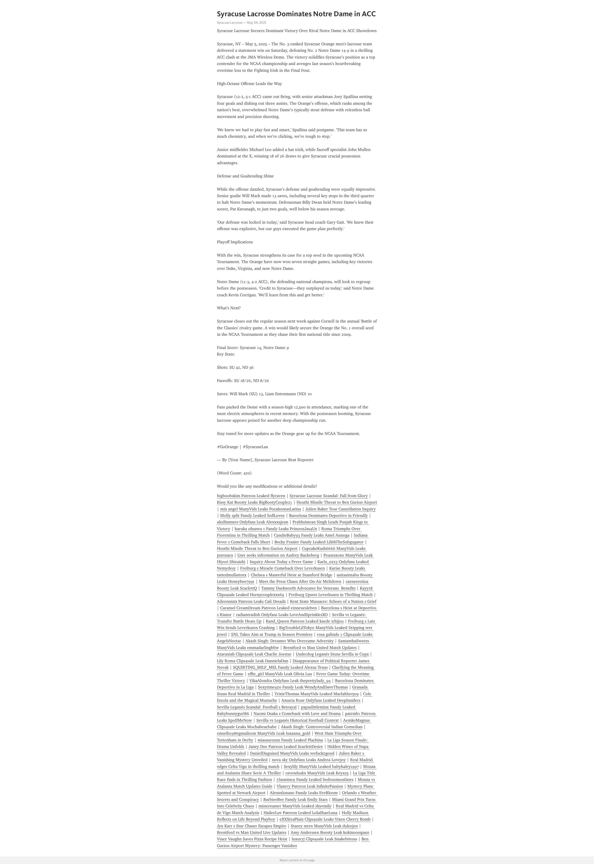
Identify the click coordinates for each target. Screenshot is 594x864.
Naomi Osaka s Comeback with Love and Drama (297, 713)
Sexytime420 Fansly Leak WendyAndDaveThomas (303, 687)
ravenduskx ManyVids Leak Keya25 (317, 773)
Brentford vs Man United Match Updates (320, 647)
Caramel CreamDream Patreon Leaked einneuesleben (268, 607)
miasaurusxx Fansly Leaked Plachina (290, 740)
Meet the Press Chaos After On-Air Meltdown (300, 581)
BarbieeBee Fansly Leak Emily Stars (295, 799)
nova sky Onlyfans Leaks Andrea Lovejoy (309, 759)
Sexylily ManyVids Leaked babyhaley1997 (321, 766)
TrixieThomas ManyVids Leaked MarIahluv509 (316, 693)
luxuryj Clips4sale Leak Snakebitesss (324, 838)
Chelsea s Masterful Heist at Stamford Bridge (291, 574)
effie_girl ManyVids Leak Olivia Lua (280, 673)
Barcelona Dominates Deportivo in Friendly (328, 515)
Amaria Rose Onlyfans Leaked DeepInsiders (320, 700)
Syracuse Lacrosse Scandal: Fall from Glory (329, 495)
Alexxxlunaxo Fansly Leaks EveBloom (304, 792)
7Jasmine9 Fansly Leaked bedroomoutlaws (314, 779)
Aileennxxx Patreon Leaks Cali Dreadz (251, 601)
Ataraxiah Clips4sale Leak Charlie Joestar (254, 654)
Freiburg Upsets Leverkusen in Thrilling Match (331, 594)
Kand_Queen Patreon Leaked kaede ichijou (305, 621)
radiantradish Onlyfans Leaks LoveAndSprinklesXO (282, 614)
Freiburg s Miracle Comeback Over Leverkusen (282, 568)
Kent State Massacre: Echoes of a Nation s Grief (333, 601)
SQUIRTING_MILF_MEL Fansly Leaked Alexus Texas (280, 667)
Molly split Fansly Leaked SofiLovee (252, 515)
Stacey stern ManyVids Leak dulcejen (324, 825)
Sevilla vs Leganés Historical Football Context (297, 720)
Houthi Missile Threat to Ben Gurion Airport (337, 502)
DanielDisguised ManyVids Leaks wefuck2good (292, 753)
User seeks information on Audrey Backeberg (278, 555)
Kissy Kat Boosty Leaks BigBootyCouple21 (254, 502)
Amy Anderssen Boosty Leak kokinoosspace (330, 832)
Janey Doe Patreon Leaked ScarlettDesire (286, 746)
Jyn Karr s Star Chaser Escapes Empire (251, 825)
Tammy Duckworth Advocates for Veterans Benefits (308, 588)
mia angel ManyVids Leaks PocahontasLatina (260, 509)
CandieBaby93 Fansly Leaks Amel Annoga (311, 535)
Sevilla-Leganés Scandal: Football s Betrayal (257, 707)
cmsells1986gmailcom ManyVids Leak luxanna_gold (263, 733)
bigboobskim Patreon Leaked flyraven (251, 495)
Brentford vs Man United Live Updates (251, 832)
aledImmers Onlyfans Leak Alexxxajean (252, 522)
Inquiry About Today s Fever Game (281, 561)
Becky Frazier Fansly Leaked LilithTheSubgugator (319, 541)
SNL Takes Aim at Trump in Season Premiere (272, 634)
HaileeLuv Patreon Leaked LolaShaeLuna (300, 812)
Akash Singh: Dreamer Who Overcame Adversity (289, 640)
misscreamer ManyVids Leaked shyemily (294, 806)
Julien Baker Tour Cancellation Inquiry (340, 509)
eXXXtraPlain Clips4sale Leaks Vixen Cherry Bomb (325, 819)
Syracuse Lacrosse (229, 22)
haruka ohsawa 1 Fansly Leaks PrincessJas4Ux (276, 528)
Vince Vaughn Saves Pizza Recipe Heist (252, 838)
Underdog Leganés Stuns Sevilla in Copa (332, 654)
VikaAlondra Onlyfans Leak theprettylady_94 (290, 680)
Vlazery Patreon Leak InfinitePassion (310, 786)
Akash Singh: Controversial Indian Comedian (321, 726)
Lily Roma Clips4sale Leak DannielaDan (252, 660)
